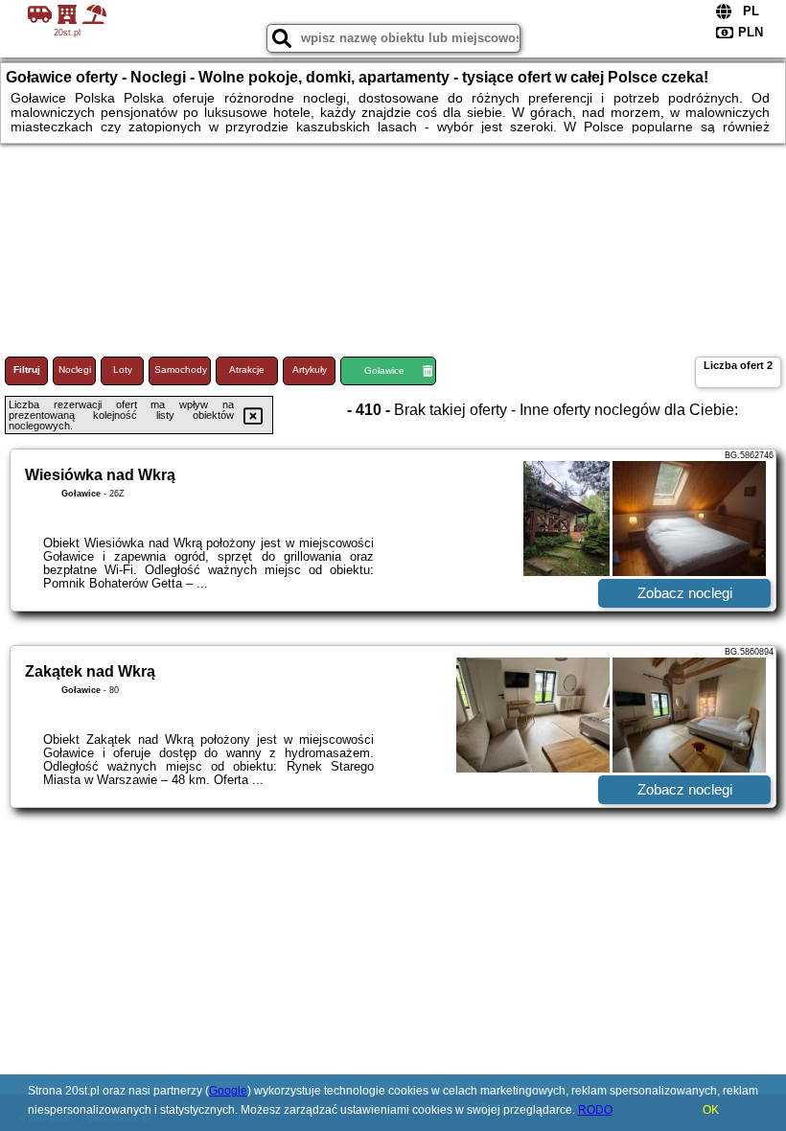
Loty (122, 369)
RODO (595, 1110)
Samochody (180, 369)
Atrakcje (247, 369)
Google (228, 1090)
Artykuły (309, 369)
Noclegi (74, 369)
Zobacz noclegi (684, 593)
